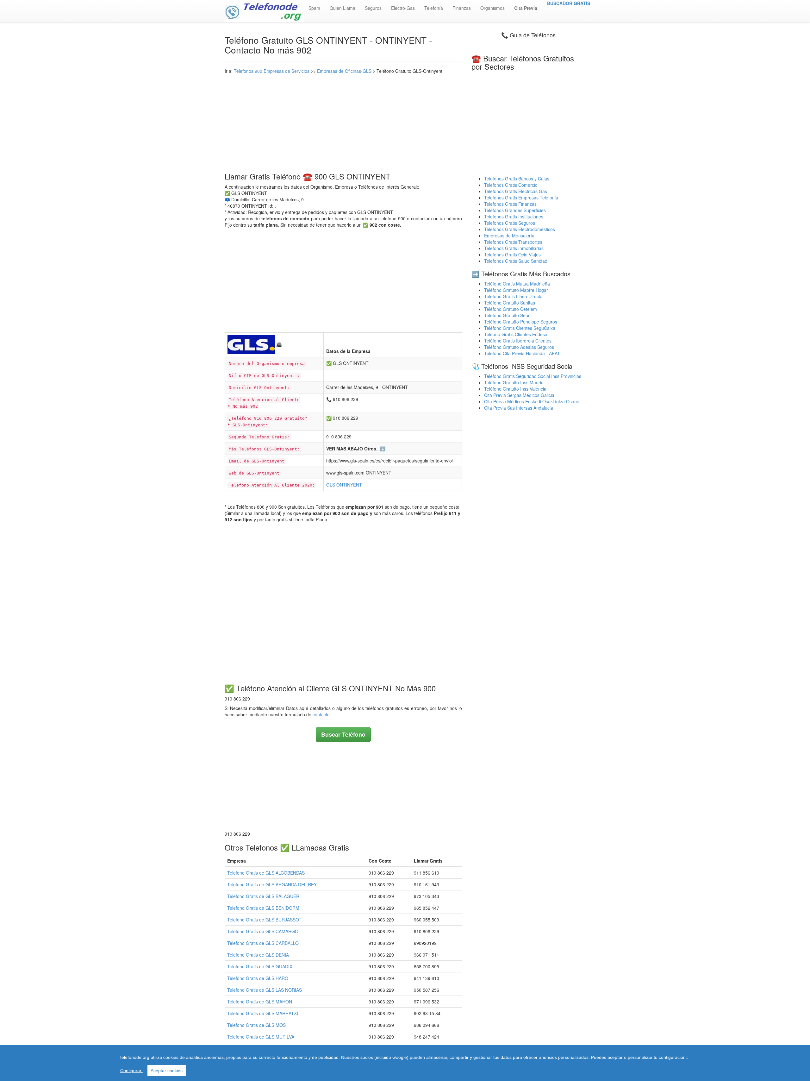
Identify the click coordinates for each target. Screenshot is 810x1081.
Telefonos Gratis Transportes (513, 242)
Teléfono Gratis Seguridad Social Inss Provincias (532, 376)
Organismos (492, 8)
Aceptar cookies (167, 1070)
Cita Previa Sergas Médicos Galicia (519, 395)
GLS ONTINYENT (344, 484)
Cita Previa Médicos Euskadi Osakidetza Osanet (532, 401)
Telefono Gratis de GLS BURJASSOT (264, 919)
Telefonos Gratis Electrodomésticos (519, 229)
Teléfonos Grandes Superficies (515, 210)
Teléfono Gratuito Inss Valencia (515, 389)
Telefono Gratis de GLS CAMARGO (262, 931)
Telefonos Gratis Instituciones (513, 216)
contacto (321, 714)
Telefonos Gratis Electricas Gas (515, 191)
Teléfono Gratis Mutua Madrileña (517, 283)
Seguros (373, 8)
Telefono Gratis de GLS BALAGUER (263, 896)
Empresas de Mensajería (509, 235)
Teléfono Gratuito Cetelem (510, 309)
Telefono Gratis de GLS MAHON (259, 1001)
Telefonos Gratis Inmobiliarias (514, 248)
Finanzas (461, 8)
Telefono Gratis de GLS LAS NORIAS (264, 990)
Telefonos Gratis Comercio (511, 185)
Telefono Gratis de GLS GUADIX (259, 966)
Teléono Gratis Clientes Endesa (515, 334)
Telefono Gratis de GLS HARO (257, 978)
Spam (314, 8)
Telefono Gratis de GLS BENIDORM (263, 908)
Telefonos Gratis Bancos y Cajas (516, 178)
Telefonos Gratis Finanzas (510, 204)
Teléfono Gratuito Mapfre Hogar (516, 290)
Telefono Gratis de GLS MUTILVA (260, 1037)
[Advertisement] (343, 121)
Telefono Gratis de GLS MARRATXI (262, 1013)
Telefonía (433, 8)
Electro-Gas (403, 8)
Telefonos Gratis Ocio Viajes (512, 254)
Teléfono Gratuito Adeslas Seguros (519, 347)
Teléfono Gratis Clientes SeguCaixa (519, 328)
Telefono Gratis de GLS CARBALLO (263, 943)
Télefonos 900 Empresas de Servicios (271, 71)
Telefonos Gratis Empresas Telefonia (521, 197)
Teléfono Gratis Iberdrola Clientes (517, 340)
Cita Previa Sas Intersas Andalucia (518, 408)
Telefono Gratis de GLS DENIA (258, 955)
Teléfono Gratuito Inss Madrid (514, 382)
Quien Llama (342, 8)
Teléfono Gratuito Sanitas (509, 302)
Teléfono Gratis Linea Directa (513, 296)
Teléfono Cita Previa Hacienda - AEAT (522, 353)
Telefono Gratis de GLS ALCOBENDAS (266, 873)
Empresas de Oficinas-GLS (344, 71)
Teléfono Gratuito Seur (507, 315)
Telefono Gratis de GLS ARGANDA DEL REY (272, 884)
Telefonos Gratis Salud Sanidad (515, 261)
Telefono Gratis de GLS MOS (256, 1025)
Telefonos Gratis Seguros (509, 223)
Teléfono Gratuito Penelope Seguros (520, 321)
